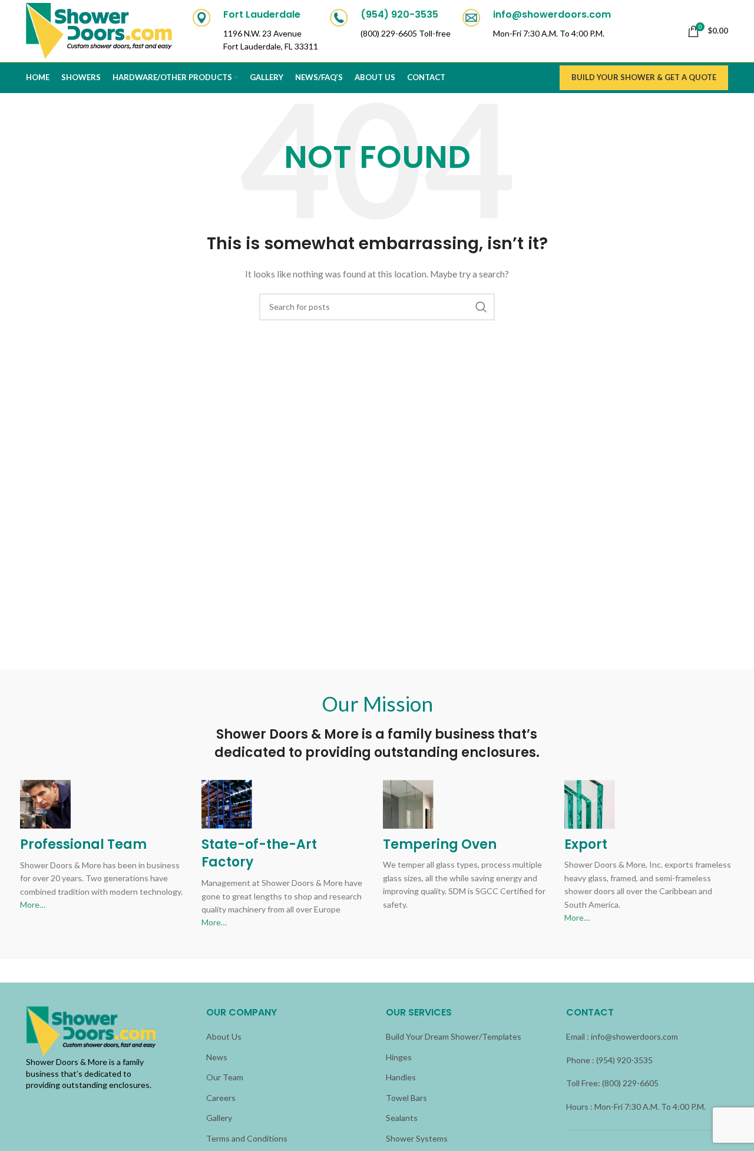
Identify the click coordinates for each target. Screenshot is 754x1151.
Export (585, 844)
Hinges (399, 1057)
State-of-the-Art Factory (259, 853)
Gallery (219, 1118)
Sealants (402, 1118)
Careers (221, 1098)
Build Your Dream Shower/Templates (453, 1036)
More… (32, 904)
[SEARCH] (481, 306)
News (216, 1057)
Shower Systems (417, 1138)
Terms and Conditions (246, 1138)
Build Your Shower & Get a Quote (643, 77)
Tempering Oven (440, 844)
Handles (401, 1077)
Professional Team (83, 844)
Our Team (224, 1077)
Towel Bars (406, 1098)
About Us (224, 1036)
